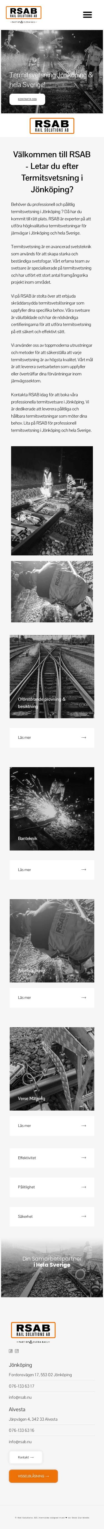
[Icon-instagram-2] (17, 1351)
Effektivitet (27, 1157)
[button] (87, 14)
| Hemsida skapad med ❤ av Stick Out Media (63, 1517)
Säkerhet (25, 1216)
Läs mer (24, 737)
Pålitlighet (26, 1186)
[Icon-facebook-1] (10, 1351)
